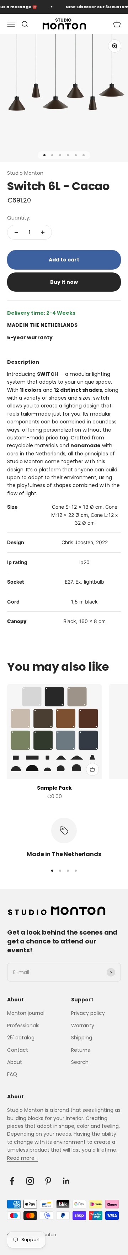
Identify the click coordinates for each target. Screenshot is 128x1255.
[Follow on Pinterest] (48, 1181)
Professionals (23, 1025)
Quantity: (18, 217)
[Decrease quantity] (16, 232)
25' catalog (20, 1037)
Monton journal (25, 1013)
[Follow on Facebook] (12, 1181)
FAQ (12, 1074)
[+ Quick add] (92, 769)
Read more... (22, 1158)
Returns (80, 1050)
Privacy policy (88, 1013)
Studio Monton (25, 173)
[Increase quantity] (43, 232)
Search (80, 1062)
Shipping (81, 1037)
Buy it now (64, 282)
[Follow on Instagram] (30, 1181)
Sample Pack (54, 787)
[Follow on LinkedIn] (66, 1181)
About (14, 1062)
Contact (17, 1050)
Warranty (82, 1025)
